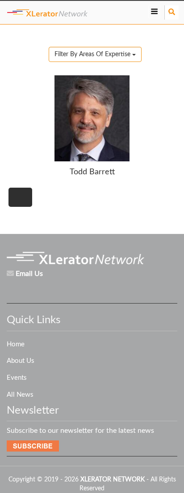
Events (17, 377)
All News (20, 394)
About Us (20, 360)
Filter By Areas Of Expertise (93, 54)
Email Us (29, 273)
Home (16, 344)
